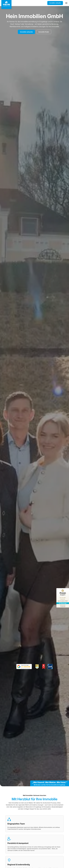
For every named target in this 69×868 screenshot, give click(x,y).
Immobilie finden (43, 32)
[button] (66, 3)
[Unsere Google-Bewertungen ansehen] (24, 666)
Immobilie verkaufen (55, 3)
